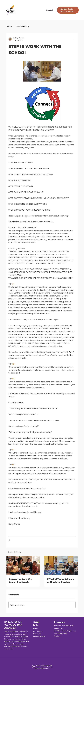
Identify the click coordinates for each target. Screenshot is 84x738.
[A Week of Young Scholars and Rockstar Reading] (61, 565)
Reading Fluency (23, 26)
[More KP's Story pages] (41, 631)
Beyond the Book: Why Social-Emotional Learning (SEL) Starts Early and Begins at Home (23, 581)
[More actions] (74, 39)
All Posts (9, 26)
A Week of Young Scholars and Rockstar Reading (60, 580)
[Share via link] (9, 540)
